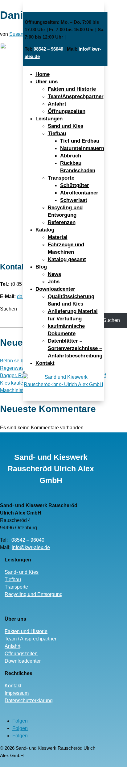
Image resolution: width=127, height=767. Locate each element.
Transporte (61, 178)
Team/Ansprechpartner (76, 96)
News (54, 274)
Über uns (46, 82)
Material (58, 237)
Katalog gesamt (67, 259)
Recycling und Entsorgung (34, 594)
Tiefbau (57, 133)
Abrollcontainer (79, 193)
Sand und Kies (65, 126)
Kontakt (45, 363)
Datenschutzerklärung (29, 700)
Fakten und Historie (72, 89)
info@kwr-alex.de (31, 547)
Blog (41, 267)
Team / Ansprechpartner (30, 638)
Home (42, 74)
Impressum (17, 693)
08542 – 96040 (48, 49)
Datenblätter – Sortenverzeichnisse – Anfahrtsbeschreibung (75, 348)
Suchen (8, 308)
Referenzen (62, 222)
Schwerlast (73, 200)
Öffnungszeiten (66, 111)
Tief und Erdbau (79, 141)
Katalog (44, 230)
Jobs (53, 282)
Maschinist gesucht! (21, 390)
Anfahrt (57, 104)
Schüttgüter (74, 185)
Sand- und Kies (22, 572)
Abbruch (70, 156)
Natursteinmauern (82, 148)
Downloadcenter (55, 289)
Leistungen (49, 119)
